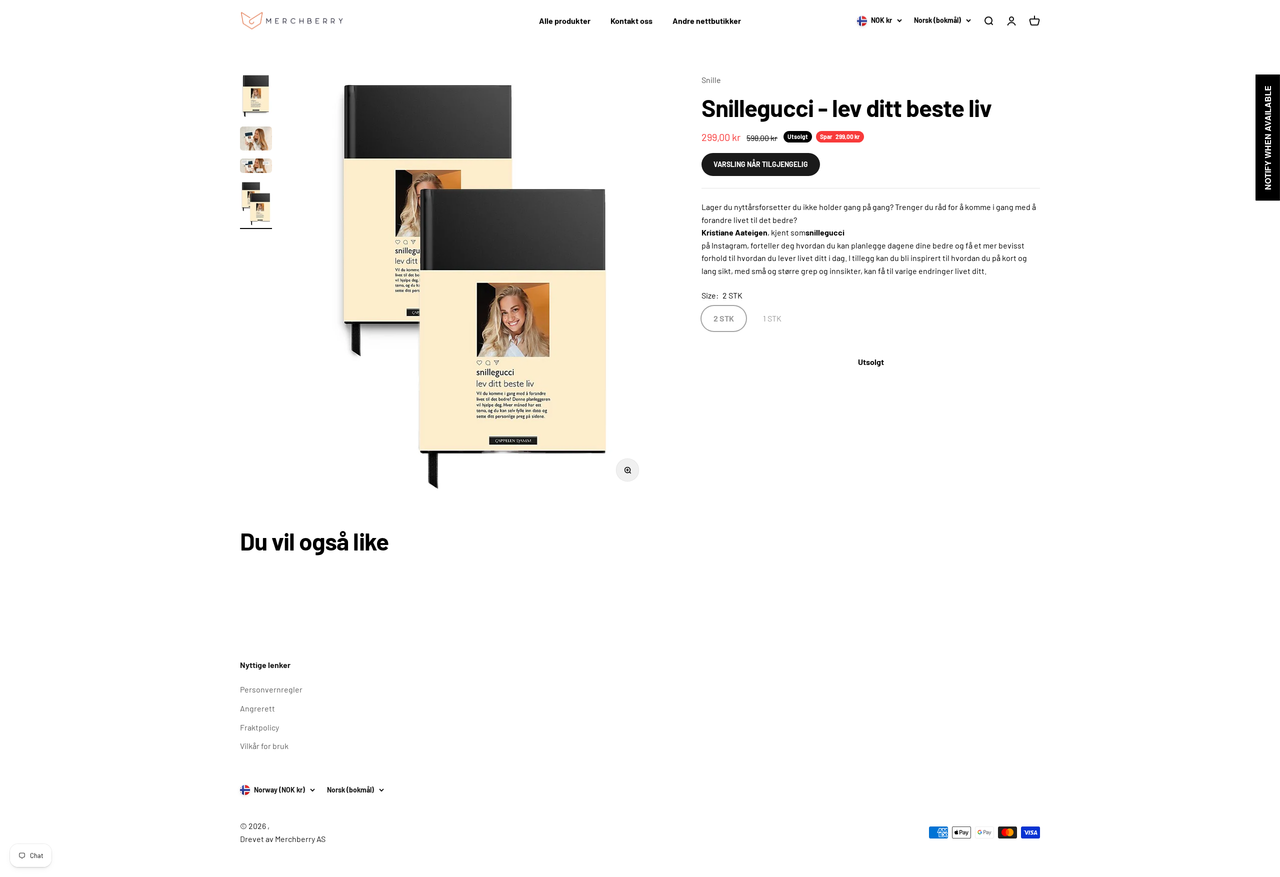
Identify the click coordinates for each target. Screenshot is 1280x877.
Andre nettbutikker (706, 21)
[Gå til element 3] (256, 167)
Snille (711, 79)
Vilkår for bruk (264, 745)
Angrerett (257, 708)
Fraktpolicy (259, 727)
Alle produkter (564, 21)
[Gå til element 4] (256, 205)
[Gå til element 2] (256, 140)
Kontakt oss (631, 21)
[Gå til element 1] (256, 98)
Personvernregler (271, 689)
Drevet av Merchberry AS (283, 839)
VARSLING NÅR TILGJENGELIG (761, 164)
